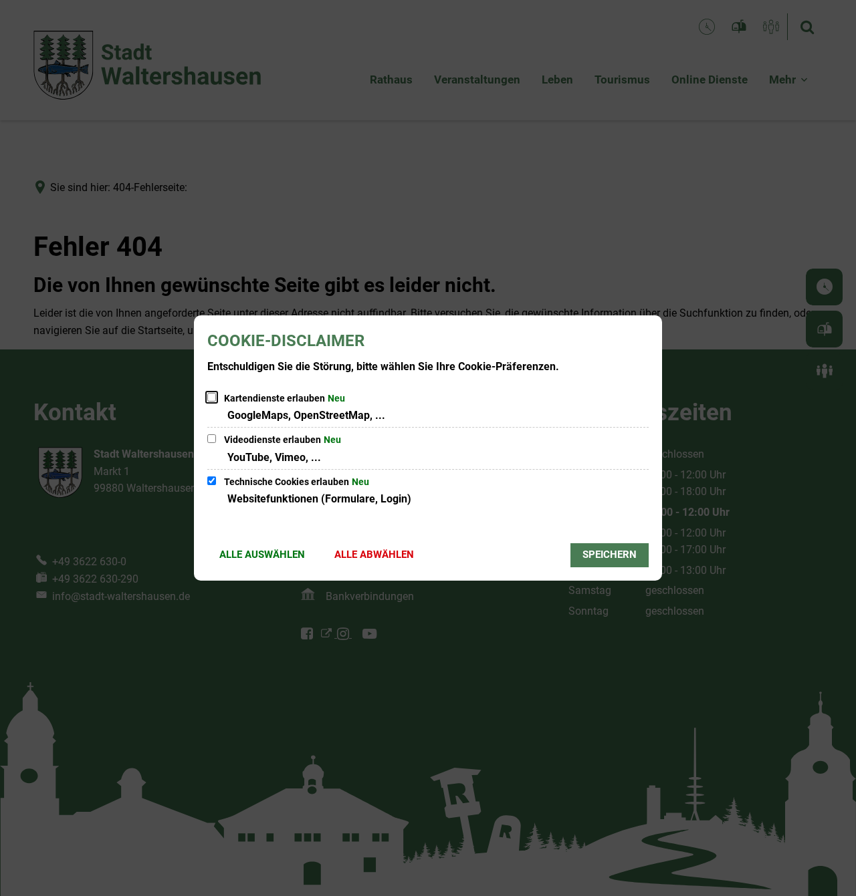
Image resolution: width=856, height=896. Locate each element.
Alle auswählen (262, 555)
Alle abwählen (374, 555)
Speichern (609, 555)
